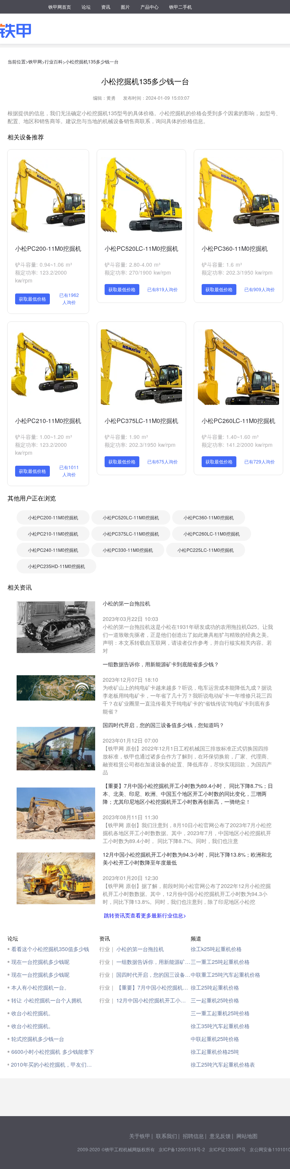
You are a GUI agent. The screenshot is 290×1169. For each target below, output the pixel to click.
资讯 (105, 6)
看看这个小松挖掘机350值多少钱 (50, 949)
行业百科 (54, 61)
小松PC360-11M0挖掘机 (235, 248)
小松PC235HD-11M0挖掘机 (56, 566)
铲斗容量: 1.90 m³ (126, 436)
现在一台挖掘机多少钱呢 (40, 961)
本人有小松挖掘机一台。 (40, 987)
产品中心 (149, 6)
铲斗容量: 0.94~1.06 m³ (43, 264)
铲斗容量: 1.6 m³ (222, 264)
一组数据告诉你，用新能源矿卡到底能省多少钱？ (153, 961)
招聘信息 (193, 1136)
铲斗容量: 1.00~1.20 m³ (43, 436)
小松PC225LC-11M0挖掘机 (205, 550)
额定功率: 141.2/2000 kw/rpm (237, 444)
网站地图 (247, 1136)
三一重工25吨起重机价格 (220, 961)
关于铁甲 (139, 1136)
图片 (125, 6)
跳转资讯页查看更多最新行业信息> (145, 915)
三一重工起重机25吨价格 (220, 1013)
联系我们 (166, 1136)
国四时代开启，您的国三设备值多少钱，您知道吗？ (153, 974)
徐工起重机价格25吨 (215, 1051)
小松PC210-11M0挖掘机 (48, 420)
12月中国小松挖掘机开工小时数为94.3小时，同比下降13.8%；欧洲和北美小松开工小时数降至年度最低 (153, 1000)
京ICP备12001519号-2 (182, 1149)
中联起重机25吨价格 (215, 1038)
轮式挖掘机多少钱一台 (37, 1038)
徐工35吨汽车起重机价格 (220, 1026)
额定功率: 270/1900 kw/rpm (138, 272)
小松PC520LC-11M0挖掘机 (141, 248)
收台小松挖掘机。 (32, 1013)
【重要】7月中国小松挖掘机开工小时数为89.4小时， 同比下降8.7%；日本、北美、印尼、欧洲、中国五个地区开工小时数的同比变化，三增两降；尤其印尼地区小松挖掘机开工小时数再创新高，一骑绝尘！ (153, 987)
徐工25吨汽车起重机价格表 (223, 1064)
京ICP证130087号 (227, 1149)
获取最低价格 (32, 298)
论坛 (86, 6)
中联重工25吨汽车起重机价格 (225, 974)
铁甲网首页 (59, 6)
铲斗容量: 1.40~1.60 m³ (230, 436)
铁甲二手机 (180, 6)
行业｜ (107, 949)
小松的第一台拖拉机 (140, 949)
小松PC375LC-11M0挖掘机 (141, 420)
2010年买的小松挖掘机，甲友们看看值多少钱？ (53, 1064)
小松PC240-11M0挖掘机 (53, 550)
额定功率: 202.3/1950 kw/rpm (237, 272)
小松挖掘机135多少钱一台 (92, 61)
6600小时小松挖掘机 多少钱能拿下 (52, 1051)
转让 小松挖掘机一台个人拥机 (46, 1000)
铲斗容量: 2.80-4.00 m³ (132, 264)
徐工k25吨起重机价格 (216, 949)
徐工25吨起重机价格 (215, 987)
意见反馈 (220, 1136)
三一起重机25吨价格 (215, 1000)
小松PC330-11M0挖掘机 (128, 550)
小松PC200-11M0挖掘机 (48, 248)
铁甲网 (35, 61)
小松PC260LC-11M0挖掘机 (238, 420)
